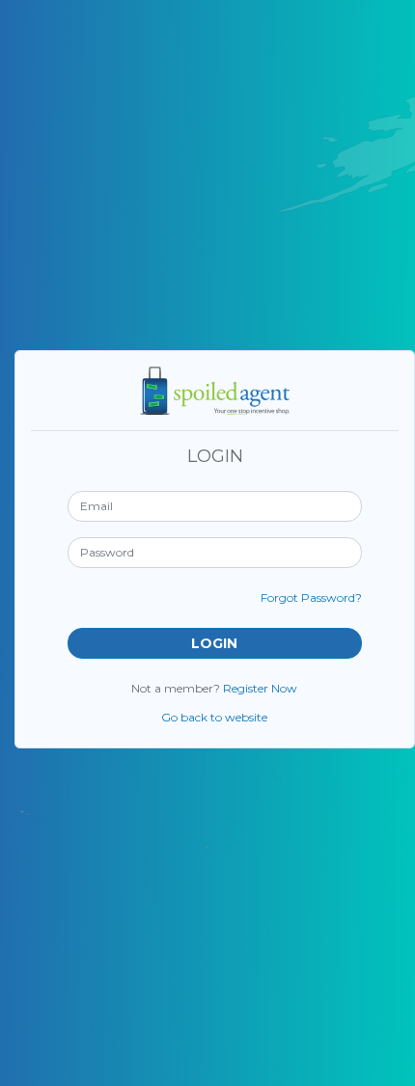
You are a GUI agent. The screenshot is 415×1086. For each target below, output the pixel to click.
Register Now (260, 688)
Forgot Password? (311, 597)
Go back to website (214, 717)
